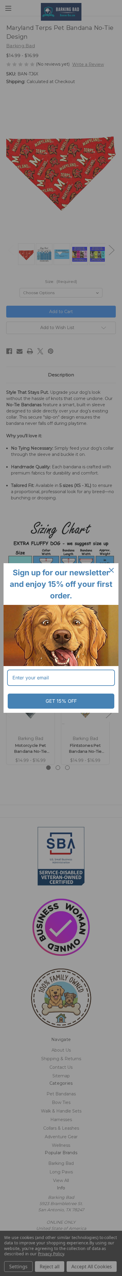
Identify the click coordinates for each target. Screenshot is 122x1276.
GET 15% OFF (61, 701)
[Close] (111, 570)
